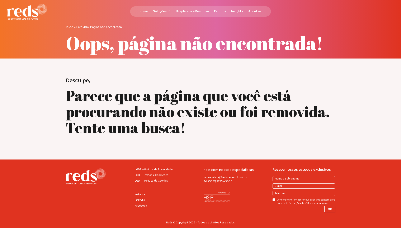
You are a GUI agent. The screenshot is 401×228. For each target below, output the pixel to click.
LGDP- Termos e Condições (151, 175)
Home (144, 11)
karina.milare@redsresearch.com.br (225, 177)
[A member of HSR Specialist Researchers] (235, 197)
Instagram (141, 194)
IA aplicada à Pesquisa (192, 11)
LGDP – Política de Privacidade (154, 169)
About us (254, 11)
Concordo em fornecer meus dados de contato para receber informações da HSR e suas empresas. (306, 201)
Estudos (220, 11)
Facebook (141, 206)
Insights (237, 11)
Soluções (160, 11)
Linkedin (140, 200)
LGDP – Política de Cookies (151, 181)
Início (69, 27)
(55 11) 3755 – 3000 (220, 181)
